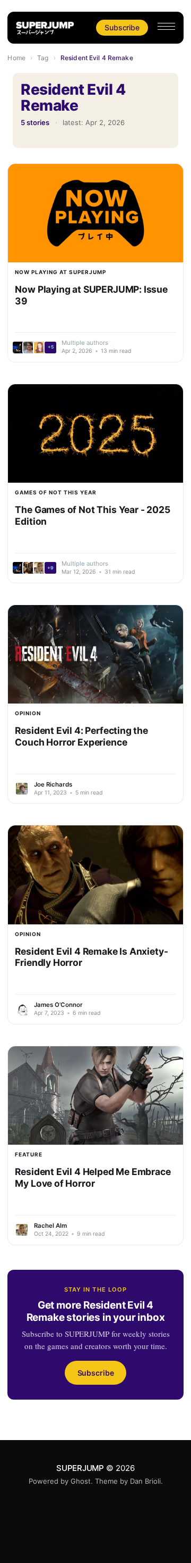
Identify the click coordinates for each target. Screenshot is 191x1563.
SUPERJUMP (80, 1468)
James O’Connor (58, 1004)
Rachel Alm (50, 1225)
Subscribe (122, 27)
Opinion (28, 713)
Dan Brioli (145, 1481)
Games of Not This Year (56, 492)
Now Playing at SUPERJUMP (60, 272)
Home (16, 58)
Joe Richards (53, 784)
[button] (166, 26)
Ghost (81, 1481)
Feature (28, 1154)
